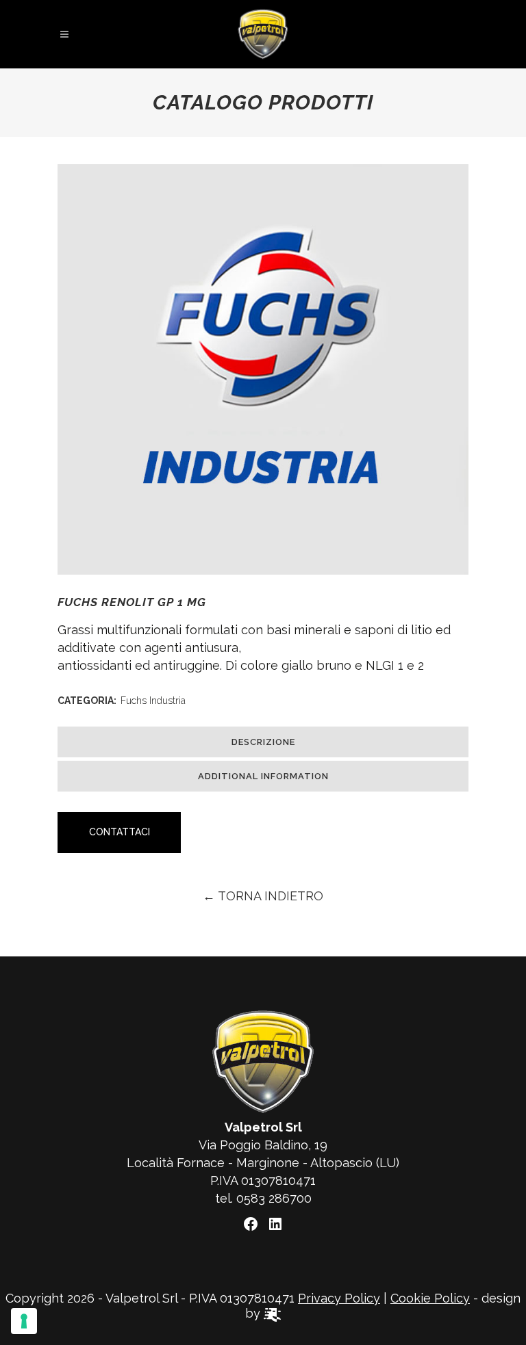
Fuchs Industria (153, 700)
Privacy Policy (339, 1298)
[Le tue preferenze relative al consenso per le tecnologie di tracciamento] (24, 1321)
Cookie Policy (430, 1298)
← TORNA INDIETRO (263, 896)
